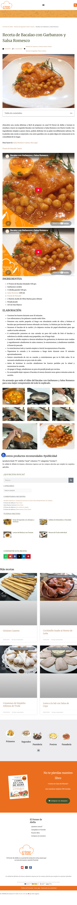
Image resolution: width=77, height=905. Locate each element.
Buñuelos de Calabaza (46, 500)
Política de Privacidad (27, 888)
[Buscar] (70, 480)
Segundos (26, 741)
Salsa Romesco (13, 293)
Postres (53, 744)
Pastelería (37, 744)
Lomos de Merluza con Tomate (23, 532)
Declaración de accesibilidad (49, 888)
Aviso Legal (37, 888)
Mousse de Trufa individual (58, 532)
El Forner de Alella (8, 26)
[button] (43, 5)
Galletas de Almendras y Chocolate (60, 520)
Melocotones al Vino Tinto (23, 509)
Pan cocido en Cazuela (22, 507)
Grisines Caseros (11, 630)
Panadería (66, 744)
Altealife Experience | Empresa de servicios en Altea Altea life (21, 500)
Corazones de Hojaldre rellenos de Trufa (14, 704)
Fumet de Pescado (14, 296)
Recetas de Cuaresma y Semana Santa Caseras (39, 46)
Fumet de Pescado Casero (12, 148)
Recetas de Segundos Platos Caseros (24, 26)
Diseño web (22, 893)
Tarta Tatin (19, 503)
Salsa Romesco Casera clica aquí (25, 143)
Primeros (10, 741)
